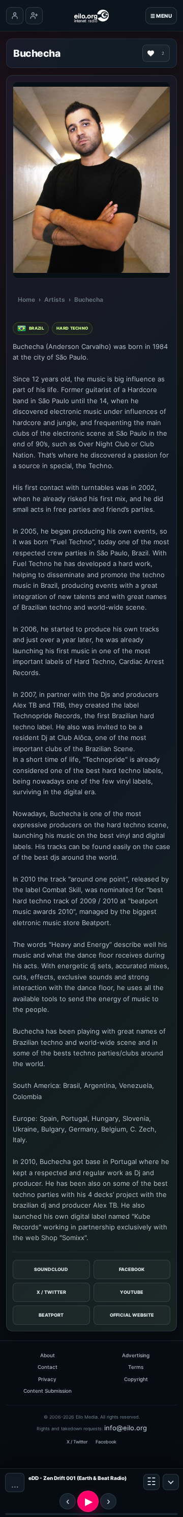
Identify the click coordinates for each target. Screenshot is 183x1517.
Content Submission (47, 1391)
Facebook (131, 1269)
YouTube (131, 1292)
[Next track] (108, 1501)
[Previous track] (67, 1501)
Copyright (136, 1379)
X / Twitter (51, 1292)
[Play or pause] (88, 1501)
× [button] (171, 1482)
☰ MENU (161, 16)
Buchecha (88, 299)
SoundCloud (51, 1269)
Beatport (51, 1315)
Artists (54, 299)
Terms (135, 1367)
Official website (132, 1315)
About (47, 1355)
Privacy (47, 1379)
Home (26, 299)
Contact (47, 1367)
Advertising (135, 1355)
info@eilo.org (125, 1428)
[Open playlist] (151, 1482)
